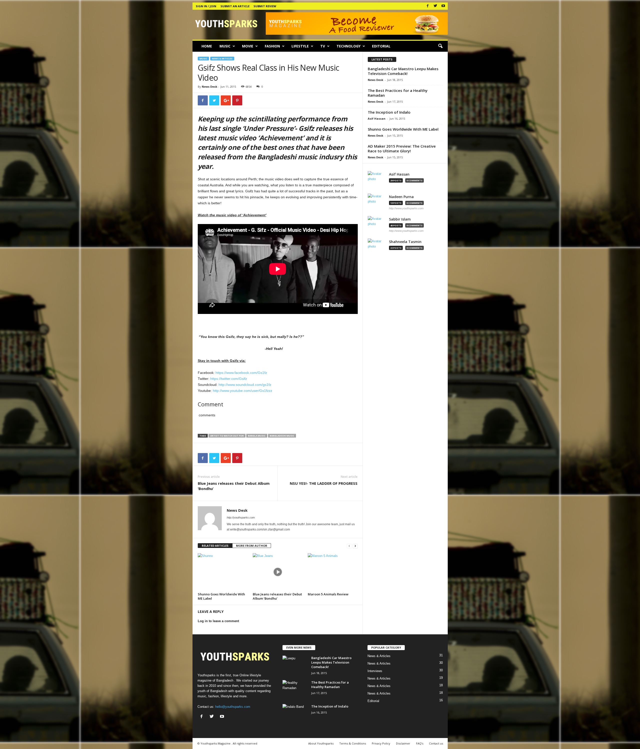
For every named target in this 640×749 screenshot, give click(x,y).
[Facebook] (428, 6)
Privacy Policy (381, 743)
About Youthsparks (321, 743)
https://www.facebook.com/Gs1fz (241, 373)
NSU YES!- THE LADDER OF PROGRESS (324, 483)
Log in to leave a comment (218, 621)
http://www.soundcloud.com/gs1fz (244, 385)
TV (322, 46)
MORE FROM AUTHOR (251, 545)
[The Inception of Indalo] (295, 713)
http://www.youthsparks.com (406, 208)
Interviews (375, 671)
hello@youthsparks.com (232, 707)
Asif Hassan (377, 118)
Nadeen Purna (401, 197)
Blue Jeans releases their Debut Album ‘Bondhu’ (234, 486)
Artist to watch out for (227, 435)
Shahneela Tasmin (405, 242)
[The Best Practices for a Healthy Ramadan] (295, 689)
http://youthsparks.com (241, 517)
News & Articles (222, 58)
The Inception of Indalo (389, 112)
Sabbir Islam (400, 219)
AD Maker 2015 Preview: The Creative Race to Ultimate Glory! (402, 148)
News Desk (209, 86)
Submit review (265, 6)
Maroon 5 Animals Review (328, 594)
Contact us (436, 743)
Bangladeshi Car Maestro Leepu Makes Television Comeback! (403, 71)
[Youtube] (443, 6)
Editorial (381, 46)
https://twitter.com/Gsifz (228, 379)
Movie (247, 46)
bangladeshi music (282, 435)
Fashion (272, 46)
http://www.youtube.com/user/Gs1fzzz (242, 391)
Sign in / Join (206, 6)
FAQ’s (419, 743)
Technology (348, 46)
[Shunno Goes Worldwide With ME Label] (223, 572)
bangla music (257, 435)
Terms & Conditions (352, 743)
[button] (440, 46)
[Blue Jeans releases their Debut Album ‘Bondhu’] (278, 572)
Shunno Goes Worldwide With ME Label (221, 596)
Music (225, 46)
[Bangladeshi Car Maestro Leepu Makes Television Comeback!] (295, 665)
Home (207, 46)
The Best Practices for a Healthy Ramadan (398, 93)
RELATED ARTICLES (215, 545)
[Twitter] (435, 6)
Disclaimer (403, 743)
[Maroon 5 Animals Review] (333, 572)
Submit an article (235, 6)
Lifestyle (300, 46)
